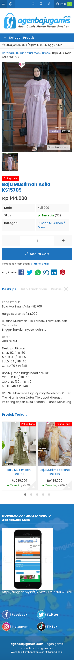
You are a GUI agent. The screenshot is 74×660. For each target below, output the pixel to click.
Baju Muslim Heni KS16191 (19, 472)
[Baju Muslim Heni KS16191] (19, 443)
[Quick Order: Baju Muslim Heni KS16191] (5, 461)
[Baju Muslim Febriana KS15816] (55, 443)
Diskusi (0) (60, 289)
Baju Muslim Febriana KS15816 (55, 472)
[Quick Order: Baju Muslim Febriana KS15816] (41, 461)
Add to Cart (39, 254)
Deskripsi (9, 289)
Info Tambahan (34, 289)
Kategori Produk (21, 38)
